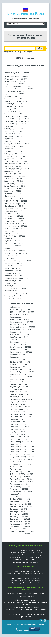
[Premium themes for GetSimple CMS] (45, 622)
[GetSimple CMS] (41, 622)
